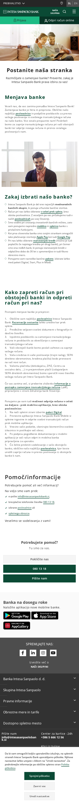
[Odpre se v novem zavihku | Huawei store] (16, 626)
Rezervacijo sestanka (25, 322)
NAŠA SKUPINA (55, 12)
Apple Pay (42, 237)
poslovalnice (25, 507)
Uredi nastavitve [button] (40, 796)
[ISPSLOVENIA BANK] (21, 12)
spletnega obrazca (19, 513)
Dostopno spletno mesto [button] (22, 723)
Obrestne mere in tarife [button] (21, 712)
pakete (49, 258)
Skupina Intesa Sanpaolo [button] (22, 690)
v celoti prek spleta (51, 211)
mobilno (41, 226)
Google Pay (63, 237)
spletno (54, 226)
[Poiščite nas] (63, 3)
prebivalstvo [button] (12, 3)
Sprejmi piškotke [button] (39, 776)
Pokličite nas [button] (39, 559)
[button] (75, 751)
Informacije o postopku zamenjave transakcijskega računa (38, 385)
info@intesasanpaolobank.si (33, 496)
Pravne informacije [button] (17, 701)
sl (69, 3)
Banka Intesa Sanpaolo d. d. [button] (24, 679)
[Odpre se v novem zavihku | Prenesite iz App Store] (45, 615)
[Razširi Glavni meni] (74, 12)
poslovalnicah (23, 219)
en (75, 3)
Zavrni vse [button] (39, 786)
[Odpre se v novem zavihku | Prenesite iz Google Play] (17, 615)
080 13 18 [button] (39, 569)
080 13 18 (48, 502)
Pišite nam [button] (39, 578)
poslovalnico (23, 113)
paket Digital (54, 412)
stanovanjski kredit (44, 240)
